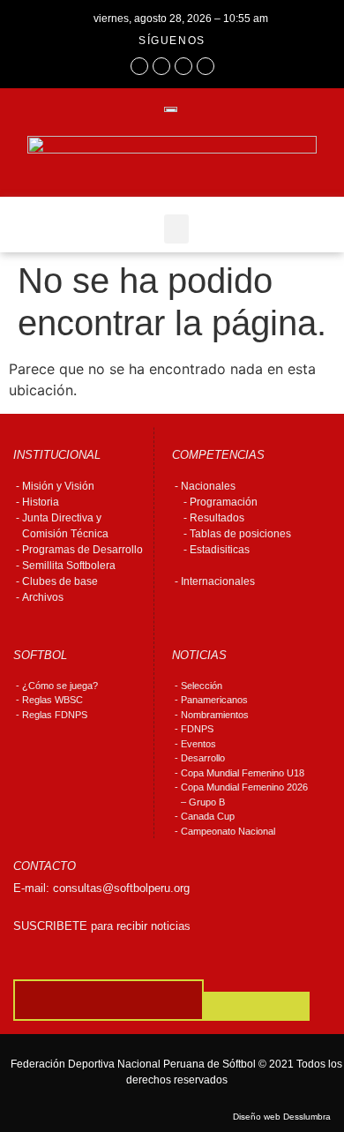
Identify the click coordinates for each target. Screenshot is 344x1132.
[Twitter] (183, 66)
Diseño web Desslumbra (282, 1116)
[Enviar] (257, 1006)
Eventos (198, 743)
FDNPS (197, 728)
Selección (201, 685)
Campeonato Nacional (228, 831)
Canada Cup (208, 816)
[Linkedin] (205, 66)
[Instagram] (161, 66)
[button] (176, 229)
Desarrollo (203, 758)
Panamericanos (214, 699)
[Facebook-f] (139, 66)
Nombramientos (215, 714)
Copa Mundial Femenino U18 (242, 773)
